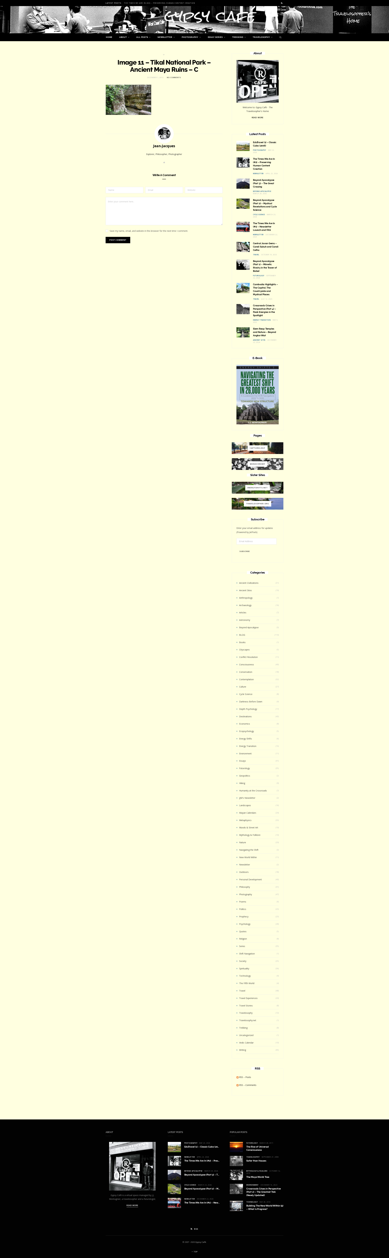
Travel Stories (246, 1005)
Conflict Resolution (248, 657)
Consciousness (246, 664)
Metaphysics (245, 820)
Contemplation (246, 679)
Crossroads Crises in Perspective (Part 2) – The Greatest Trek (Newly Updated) (263, 1192)
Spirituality (244, 968)
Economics (244, 723)
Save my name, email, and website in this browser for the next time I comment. (149, 230)
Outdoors (244, 872)
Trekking (237, 37)
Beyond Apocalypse (262, 191)
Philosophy (244, 886)
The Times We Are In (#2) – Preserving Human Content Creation (159, 3)
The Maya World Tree (257, 1177)
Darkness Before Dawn (250, 701)
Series (242, 946)
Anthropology (246, 597)
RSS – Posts (245, 1077)
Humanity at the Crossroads (253, 790)
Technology (245, 975)
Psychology (244, 924)
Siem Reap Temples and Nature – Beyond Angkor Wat (264, 332)
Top (195, 1251)
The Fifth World (246, 983)
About (123, 37)
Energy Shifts (245, 738)
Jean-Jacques (164, 145)
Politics (242, 909)
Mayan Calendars (247, 812)
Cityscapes (244, 649)
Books (242, 642)
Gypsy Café (200, 1242)
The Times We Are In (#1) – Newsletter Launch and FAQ (264, 226)
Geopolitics (244, 775)
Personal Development (250, 879)
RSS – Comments (247, 1085)
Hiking (242, 783)
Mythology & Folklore (249, 835)
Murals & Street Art (248, 827)
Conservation (245, 671)
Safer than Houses (256, 1160)
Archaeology (245, 605)
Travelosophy (261, 37)
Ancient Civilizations (248, 582)
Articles (242, 612)
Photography (190, 37)
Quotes (242, 931)
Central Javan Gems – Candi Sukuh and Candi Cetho (265, 246)
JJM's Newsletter (247, 797)
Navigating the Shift (248, 849)
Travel (256, 255)
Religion (243, 938)
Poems (242, 901)
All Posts (142, 37)
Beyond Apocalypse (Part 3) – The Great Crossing (263, 183)
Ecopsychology (246, 731)
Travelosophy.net (247, 1020)
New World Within (248, 857)
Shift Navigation (247, 953)
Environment (245, 753)
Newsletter (165, 37)
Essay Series (215, 37)
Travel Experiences (248, 998)
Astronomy (244, 620)
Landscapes (245, 805)
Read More (257, 117)
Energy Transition (262, 320)
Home (109, 37)
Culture (242, 686)
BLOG (242, 634)
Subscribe (244, 551)
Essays (242, 760)
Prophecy (243, 916)
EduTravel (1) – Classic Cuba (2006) (202, 1146)
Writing (242, 1049)
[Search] (279, 37)
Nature (242, 842)
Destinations (245, 716)
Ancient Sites (259, 340)
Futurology (258, 276)
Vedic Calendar (246, 1042)
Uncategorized (246, 1035)
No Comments (174, 77)
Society (242, 961)
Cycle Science (259, 214)
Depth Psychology (248, 709)
